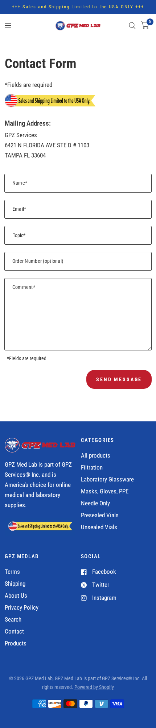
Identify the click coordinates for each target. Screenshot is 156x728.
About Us (16, 595)
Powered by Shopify (94, 687)
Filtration (92, 467)
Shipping (15, 583)
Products (15, 643)
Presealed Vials (100, 515)
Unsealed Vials (99, 527)
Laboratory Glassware (107, 479)
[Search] (132, 26)
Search (13, 619)
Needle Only (95, 503)
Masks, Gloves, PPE (104, 491)
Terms (12, 571)
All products (95, 455)
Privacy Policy (21, 607)
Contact (14, 631)
